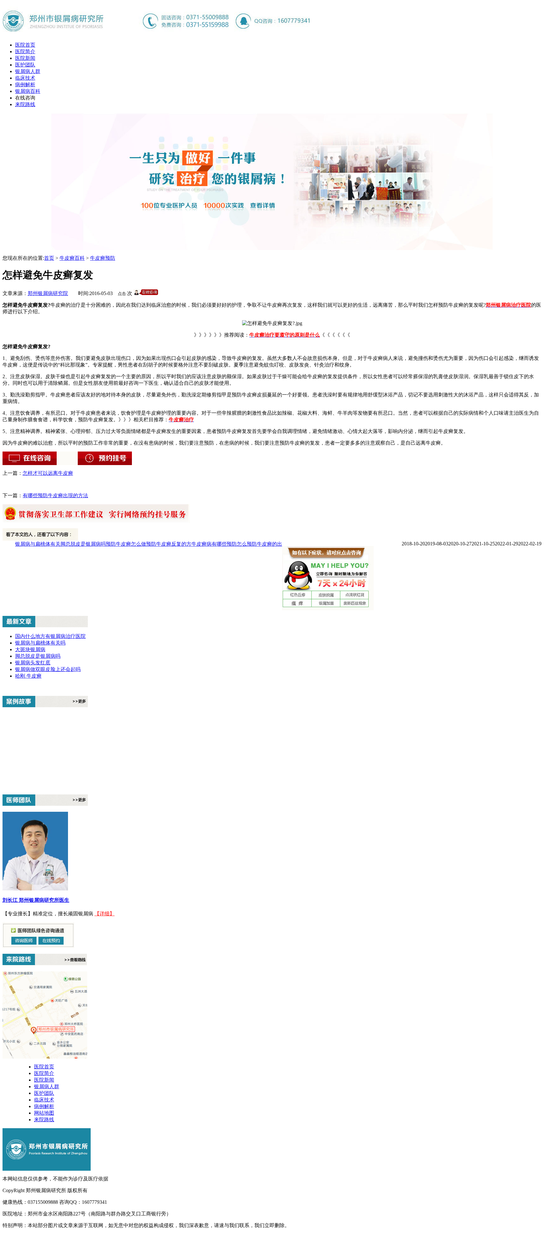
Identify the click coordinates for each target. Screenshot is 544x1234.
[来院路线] (45, 963)
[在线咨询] (272, 136)
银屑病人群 (27, 71)
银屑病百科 (27, 91)
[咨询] (272, 323)
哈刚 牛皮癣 (28, 676)
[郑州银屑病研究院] (157, 31)
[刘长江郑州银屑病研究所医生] (35, 888)
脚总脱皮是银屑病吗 (83, 544)
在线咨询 (25, 97)
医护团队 (25, 64)
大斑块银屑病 (30, 649)
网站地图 (44, 1113)
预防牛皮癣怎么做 (126, 544)
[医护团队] (45, 803)
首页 (49, 258)
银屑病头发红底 (32, 662)
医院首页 (25, 45)
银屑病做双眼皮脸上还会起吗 (48, 669)
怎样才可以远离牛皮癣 (48, 473)
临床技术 (25, 78)
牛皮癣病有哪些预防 (214, 544)
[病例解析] (45, 705)
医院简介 (25, 51)
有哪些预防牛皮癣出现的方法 (55, 495)
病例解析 (25, 84)
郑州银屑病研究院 (48, 293)
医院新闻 (25, 58)
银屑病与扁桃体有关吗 (40, 642)
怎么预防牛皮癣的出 (259, 544)
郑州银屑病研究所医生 (44, 900)
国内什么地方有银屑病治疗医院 (50, 636)
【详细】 (104, 913)
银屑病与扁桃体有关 (37, 544)
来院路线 (25, 104)
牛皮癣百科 (72, 258)
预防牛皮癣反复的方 (168, 544)
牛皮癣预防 (102, 258)
